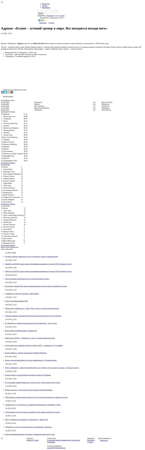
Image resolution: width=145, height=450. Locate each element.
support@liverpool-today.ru (56, 448)
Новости (30, 440)
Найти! (41, 13)
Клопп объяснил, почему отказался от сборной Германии (26, 353)
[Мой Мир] (12, 92)
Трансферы (46, 7)
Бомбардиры (66, 440)
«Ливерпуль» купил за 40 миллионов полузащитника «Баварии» (28, 427)
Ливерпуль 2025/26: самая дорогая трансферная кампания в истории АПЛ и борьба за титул (38, 264)
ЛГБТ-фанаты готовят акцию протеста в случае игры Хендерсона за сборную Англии (36, 397)
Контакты (42, 23)
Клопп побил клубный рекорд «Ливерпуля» (21, 331)
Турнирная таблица (54, 440)
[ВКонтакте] (39, 20)
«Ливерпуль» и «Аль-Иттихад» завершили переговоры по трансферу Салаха (33, 405)
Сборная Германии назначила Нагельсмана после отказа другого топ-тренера (33, 316)
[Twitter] (41, 20)
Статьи (36, 440)
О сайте (51, 23)
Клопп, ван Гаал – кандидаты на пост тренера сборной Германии (28, 390)
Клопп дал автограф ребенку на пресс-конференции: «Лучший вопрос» (31, 360)
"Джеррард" (50, 16)
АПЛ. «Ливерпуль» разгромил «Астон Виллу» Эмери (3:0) (26, 419)
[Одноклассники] (44, 20)
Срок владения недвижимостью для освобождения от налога (27, 279)
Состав (44, 6)
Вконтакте (104, 440)
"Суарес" (61, 16)
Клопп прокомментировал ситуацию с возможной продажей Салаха (30, 434)
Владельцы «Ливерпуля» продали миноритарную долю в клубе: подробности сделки (36, 286)
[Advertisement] (26, 38)
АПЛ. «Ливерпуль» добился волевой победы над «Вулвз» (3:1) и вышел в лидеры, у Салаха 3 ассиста (42, 368)
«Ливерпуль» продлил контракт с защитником (22, 294)
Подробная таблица (8, 163)
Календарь (46, 4)
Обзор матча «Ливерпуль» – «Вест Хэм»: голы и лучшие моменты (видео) (32, 308)
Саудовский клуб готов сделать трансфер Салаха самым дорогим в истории (32, 412)
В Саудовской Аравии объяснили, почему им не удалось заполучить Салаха (32, 382)
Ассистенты (75, 440)
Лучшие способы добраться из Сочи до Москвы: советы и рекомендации (31, 256)
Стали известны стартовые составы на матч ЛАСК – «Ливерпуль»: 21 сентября (34, 345)
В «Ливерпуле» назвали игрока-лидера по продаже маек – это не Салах (31, 323)
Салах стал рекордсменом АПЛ (16, 301)
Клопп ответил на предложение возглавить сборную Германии (28, 375)
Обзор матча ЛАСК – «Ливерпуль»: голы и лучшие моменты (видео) (30, 338)
